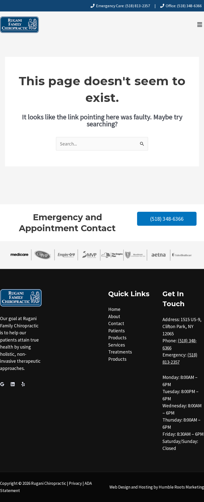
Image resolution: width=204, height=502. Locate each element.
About (114, 316)
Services (116, 345)
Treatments (120, 352)
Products (117, 338)
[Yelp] (23, 384)
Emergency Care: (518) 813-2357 (122, 5)
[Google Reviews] (2, 384)
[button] (200, 24)
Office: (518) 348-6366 (183, 5)
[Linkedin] (12, 384)
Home (114, 309)
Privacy (75, 483)
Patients (116, 331)
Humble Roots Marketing (181, 487)
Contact (116, 323)
